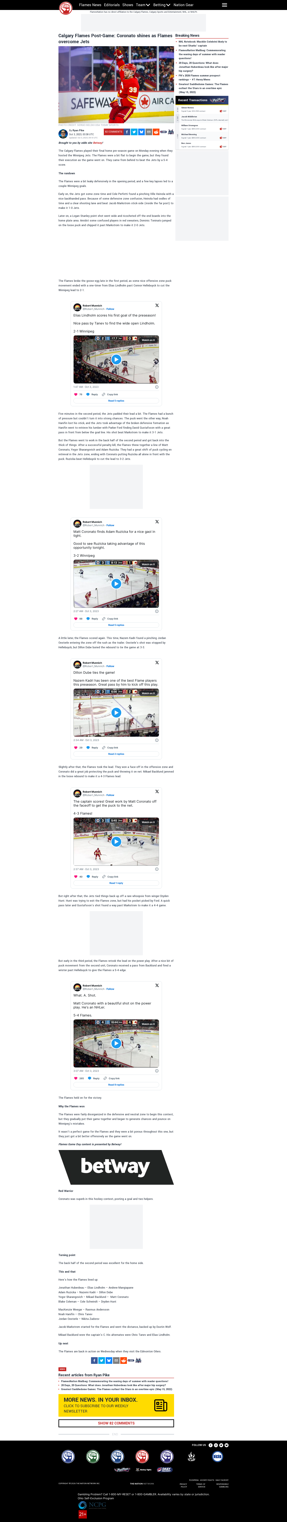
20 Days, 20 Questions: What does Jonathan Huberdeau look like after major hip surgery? (203, 67)
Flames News (90, 5)
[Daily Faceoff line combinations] (163, 132)
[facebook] (127, 132)
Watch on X (148, 340)
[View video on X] (116, 359)
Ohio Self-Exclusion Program (96, 1498)
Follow (110, 309)
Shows (127, 5)
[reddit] (156, 132)
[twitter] (134, 132)
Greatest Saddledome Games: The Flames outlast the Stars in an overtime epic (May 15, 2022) (203, 88)
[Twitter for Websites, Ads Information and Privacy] (157, 387)
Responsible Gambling (222, 1485)
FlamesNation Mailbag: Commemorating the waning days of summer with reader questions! (202, 54)
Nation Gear (183, 5)
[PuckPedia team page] (170, 132)
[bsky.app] (141, 132)
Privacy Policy (183, 1485)
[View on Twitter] (157, 307)
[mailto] (148, 132)
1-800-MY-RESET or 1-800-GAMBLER (132, 1494)
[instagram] (216, 1445)
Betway (97, 143)
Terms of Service (200, 1485)
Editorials (112, 5)
